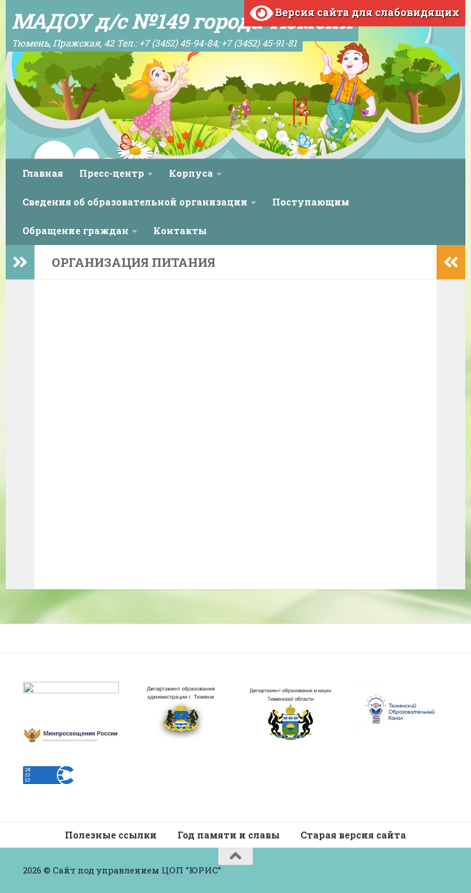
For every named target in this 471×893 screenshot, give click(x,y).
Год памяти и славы (228, 835)
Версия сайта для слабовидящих (366, 12)
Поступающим (310, 202)
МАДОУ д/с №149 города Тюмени (182, 20)
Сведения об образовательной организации (135, 202)
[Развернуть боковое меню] (20, 262)
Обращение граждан (75, 230)
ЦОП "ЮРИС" (191, 870)
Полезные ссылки (111, 835)
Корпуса (191, 173)
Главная (42, 173)
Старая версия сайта (353, 835)
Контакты (180, 230)
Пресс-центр (111, 173)
